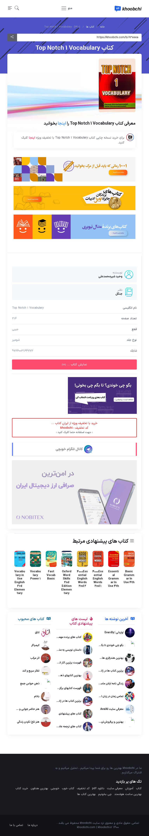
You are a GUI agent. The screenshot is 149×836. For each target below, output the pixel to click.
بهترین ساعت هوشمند (128, 794)
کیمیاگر (35, 645)
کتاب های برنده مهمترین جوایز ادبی (61, 637)
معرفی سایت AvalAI (111, 709)
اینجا (62, 123)
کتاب (139, 788)
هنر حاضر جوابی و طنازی (25, 709)
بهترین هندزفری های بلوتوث (107, 658)
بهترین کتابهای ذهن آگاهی (66, 675)
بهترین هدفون (39, 788)
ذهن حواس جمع (29, 684)
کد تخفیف (83, 788)
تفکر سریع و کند (30, 671)
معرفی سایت (115, 788)
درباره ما (33, 825)
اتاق (37, 633)
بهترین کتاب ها (86, 794)
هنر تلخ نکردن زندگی (28, 722)
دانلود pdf (98, 788)
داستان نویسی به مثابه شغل (65, 650)
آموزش (129, 788)
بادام (36, 697)
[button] (16, 9)
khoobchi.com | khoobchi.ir (94, 827)
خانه (102, 27)
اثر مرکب (34, 658)
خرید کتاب (22, 788)
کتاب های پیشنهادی (70, 714)
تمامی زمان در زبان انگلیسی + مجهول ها (100, 697)
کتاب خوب (68, 788)
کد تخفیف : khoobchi (74, 427)
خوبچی (55, 788)
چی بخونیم (105, 794)
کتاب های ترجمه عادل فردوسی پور (62, 727)
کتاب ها (90, 27)
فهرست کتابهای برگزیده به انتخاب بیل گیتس (56, 688)
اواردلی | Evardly (114, 633)
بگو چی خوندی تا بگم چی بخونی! (104, 645)
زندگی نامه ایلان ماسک (110, 684)
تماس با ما (16, 825)
